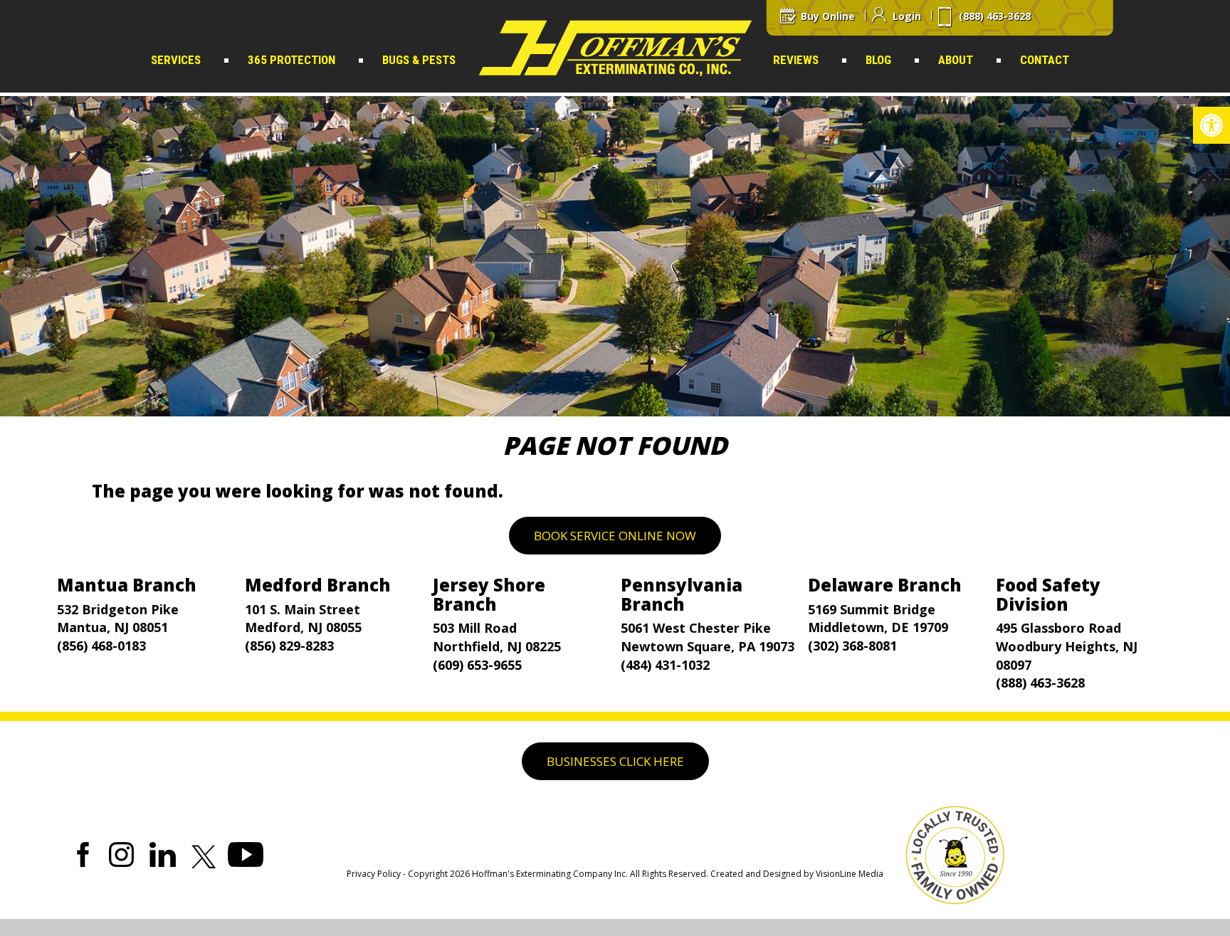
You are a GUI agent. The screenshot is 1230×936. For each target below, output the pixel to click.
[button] (1211, 125)
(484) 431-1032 (665, 664)
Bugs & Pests (419, 60)
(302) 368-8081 (852, 645)
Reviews (796, 60)
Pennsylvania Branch (681, 594)
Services (176, 60)
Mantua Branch (126, 584)
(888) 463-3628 (1040, 682)
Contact (1044, 60)
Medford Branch (318, 584)
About (955, 60)
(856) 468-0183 (101, 645)
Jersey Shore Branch (489, 594)
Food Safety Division (1048, 594)
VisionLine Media (849, 874)
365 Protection (291, 60)
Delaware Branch (885, 584)
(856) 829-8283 (289, 645)
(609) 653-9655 (477, 664)
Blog (878, 60)
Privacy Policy (374, 874)
